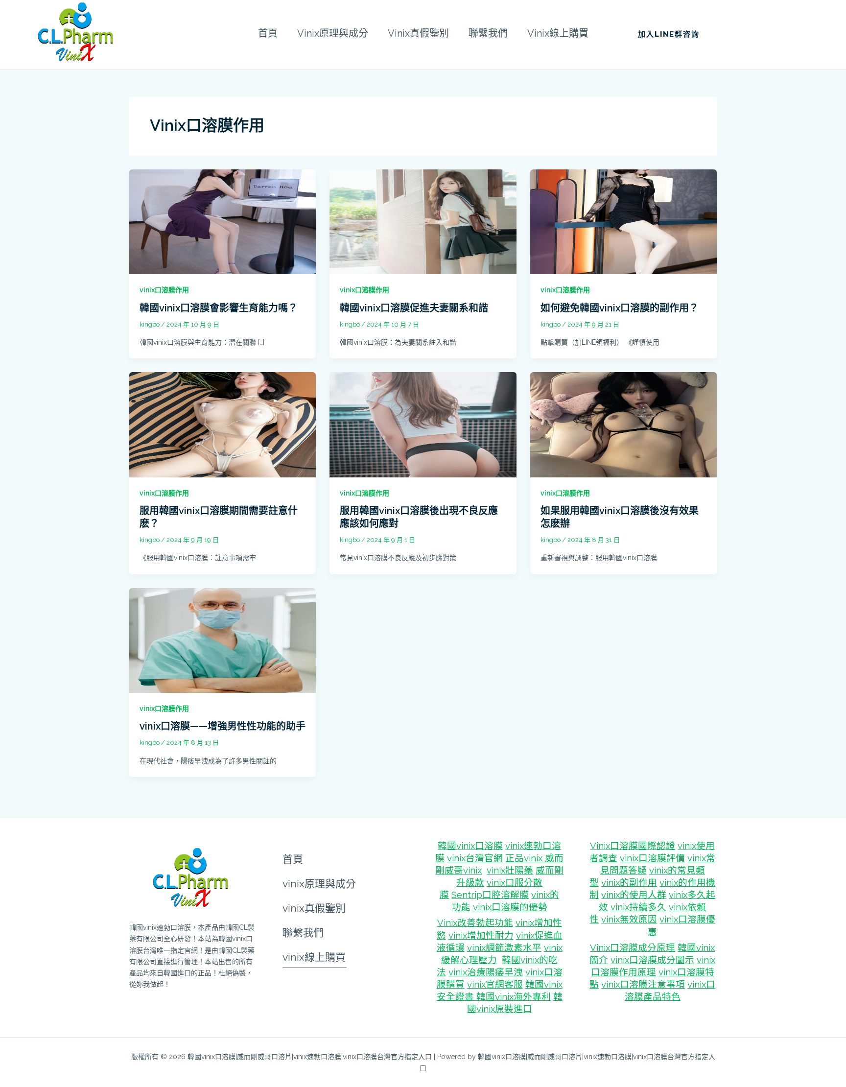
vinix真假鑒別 (314, 908)
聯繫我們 (303, 932)
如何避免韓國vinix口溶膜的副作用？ (619, 308)
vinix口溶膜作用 (164, 290)
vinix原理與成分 (319, 883)
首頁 (292, 859)
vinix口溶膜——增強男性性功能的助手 (223, 726)
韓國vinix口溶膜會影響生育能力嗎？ (219, 308)
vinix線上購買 (314, 957)
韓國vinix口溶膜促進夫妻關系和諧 (414, 308)
